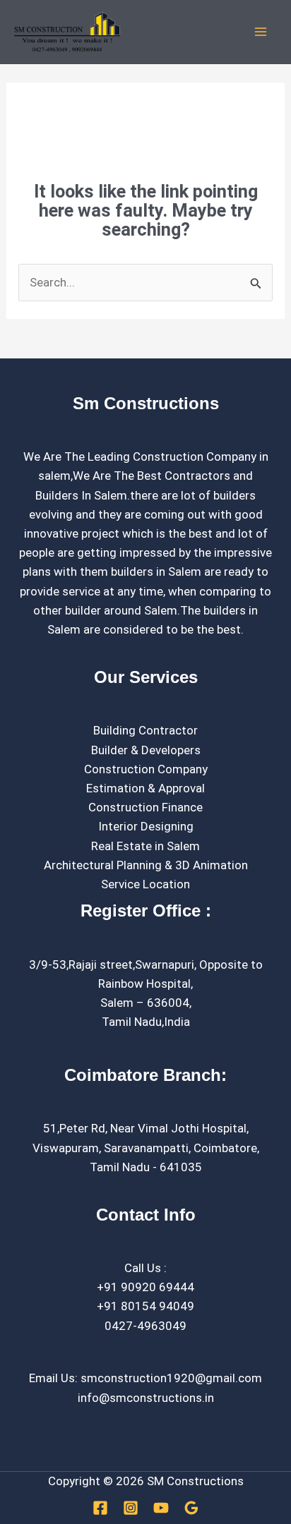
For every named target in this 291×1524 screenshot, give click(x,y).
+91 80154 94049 (145, 1306)
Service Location (145, 884)
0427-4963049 (145, 1326)
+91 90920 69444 (145, 1287)
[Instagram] (130, 1508)
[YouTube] (161, 1508)
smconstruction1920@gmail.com (171, 1378)
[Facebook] (100, 1508)
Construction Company (146, 769)
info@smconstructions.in (146, 1398)
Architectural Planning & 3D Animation (146, 865)
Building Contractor (145, 730)
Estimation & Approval (145, 788)
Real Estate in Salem (145, 846)
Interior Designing (146, 826)
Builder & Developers (146, 750)
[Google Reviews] (191, 1508)
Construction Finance (145, 807)
